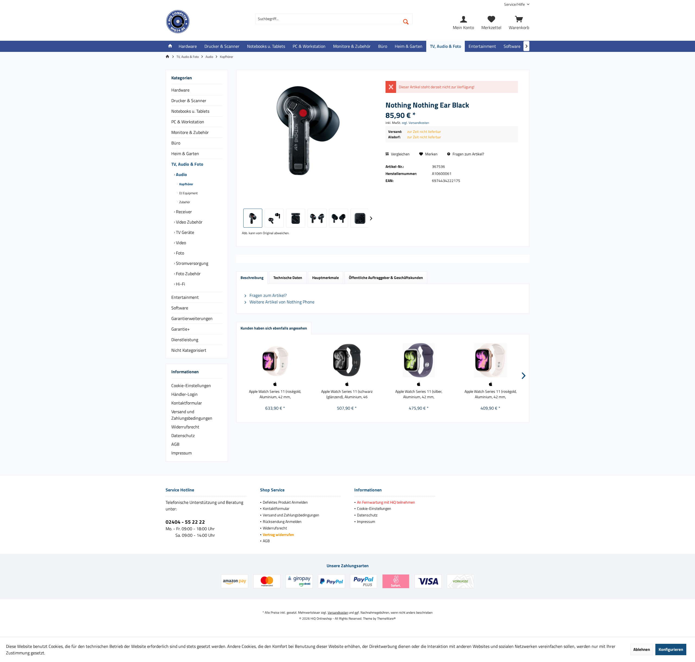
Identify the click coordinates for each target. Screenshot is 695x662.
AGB (175, 444)
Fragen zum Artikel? (468, 154)
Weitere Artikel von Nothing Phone (281, 302)
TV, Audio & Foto (187, 164)
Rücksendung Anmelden (282, 521)
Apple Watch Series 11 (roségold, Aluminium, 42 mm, (275, 394)
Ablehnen (641, 649)
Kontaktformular (186, 403)
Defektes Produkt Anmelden (285, 502)
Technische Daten (287, 277)
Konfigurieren (671, 649)
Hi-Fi (180, 284)
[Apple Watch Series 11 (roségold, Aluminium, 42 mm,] (275, 360)
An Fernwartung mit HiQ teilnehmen (386, 502)
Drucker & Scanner (188, 100)
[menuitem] (514, 4)
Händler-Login (184, 394)
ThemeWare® (386, 618)
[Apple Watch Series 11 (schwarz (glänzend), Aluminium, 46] (347, 360)
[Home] (170, 46)
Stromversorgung (191, 263)
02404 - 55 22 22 (185, 522)
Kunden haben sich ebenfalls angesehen (274, 328)
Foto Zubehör (188, 273)
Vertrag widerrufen (278, 534)
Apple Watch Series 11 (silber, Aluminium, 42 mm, (418, 394)
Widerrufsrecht (185, 426)
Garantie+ (180, 329)
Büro (175, 143)
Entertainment (185, 297)
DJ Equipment (188, 193)
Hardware (180, 90)
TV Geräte (184, 232)
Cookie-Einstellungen (191, 385)
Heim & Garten (185, 153)
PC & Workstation (187, 121)
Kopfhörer (185, 184)
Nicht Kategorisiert (188, 350)
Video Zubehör (189, 222)
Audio (181, 174)
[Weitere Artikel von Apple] (275, 384)
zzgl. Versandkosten (415, 122)
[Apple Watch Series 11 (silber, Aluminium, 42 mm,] (419, 360)
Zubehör (184, 202)
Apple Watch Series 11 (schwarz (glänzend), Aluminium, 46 (346, 394)
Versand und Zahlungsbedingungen (191, 414)
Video (180, 242)
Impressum (181, 453)
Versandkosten (338, 612)
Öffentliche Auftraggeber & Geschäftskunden (386, 277)
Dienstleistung (184, 339)
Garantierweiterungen (192, 318)
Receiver (183, 211)
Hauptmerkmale (325, 277)
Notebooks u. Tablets (190, 111)
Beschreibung (252, 277)
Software (179, 308)
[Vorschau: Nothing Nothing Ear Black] (252, 218)
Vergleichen (400, 154)
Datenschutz (183, 435)
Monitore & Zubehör (190, 132)
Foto (179, 253)
